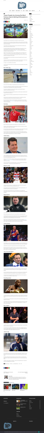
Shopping (31, 63)
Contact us (33, 10)
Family (30, 38)
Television (31, 67)
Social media (31, 64)
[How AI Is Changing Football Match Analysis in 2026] (15, 386)
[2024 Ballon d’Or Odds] (18, 408)
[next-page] (5, 392)
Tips (21, 10)
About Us (31, 15)
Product (30, 59)
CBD (30, 32)
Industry (31, 46)
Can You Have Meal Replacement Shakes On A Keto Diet (24, 401)
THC (30, 68)
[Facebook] (4, 21)
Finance (30, 40)
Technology (31, 66)
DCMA (30, 17)
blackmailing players (7, 363)
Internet (30, 47)
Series (30, 62)
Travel (30, 70)
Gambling (27, 10)
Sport (30, 10)
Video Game (31, 72)
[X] (6, 21)
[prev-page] (4, 392)
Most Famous (11, 363)
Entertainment (31, 37)
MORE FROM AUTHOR (11, 382)
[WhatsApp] (9, 21)
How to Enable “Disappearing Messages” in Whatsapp (23, 372)
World (21, 363)
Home (10, 10)
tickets (19, 363)
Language (31, 48)
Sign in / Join (5, 0)
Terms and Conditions (32, 21)
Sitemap (31, 20)
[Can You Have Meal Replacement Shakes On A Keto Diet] (18, 401)
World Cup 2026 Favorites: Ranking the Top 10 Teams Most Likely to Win (7, 390)
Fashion (30, 39)
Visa (30, 73)
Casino (24, 10)
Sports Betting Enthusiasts (15, 363)
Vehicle (30, 71)
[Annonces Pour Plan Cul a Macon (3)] (18, 404)
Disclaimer (31, 18)
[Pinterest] (7, 21)
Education (31, 36)
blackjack (25, 219)
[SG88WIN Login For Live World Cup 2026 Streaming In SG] (24, 386)
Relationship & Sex (32, 61)
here (16, 50)
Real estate (31, 60)
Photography (31, 58)
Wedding (31, 74)
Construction (31, 34)
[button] (39, 10)
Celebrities (31, 33)
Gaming (30, 43)
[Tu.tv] (22, 5)
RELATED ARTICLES (6, 382)
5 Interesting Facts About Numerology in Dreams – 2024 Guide (8, 372)
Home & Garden (18, 10)
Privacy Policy (31, 19)
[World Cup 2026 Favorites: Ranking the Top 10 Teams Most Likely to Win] (7, 386)
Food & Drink (31, 41)
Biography (13, 10)
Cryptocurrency (31, 35)
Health (30, 44)
